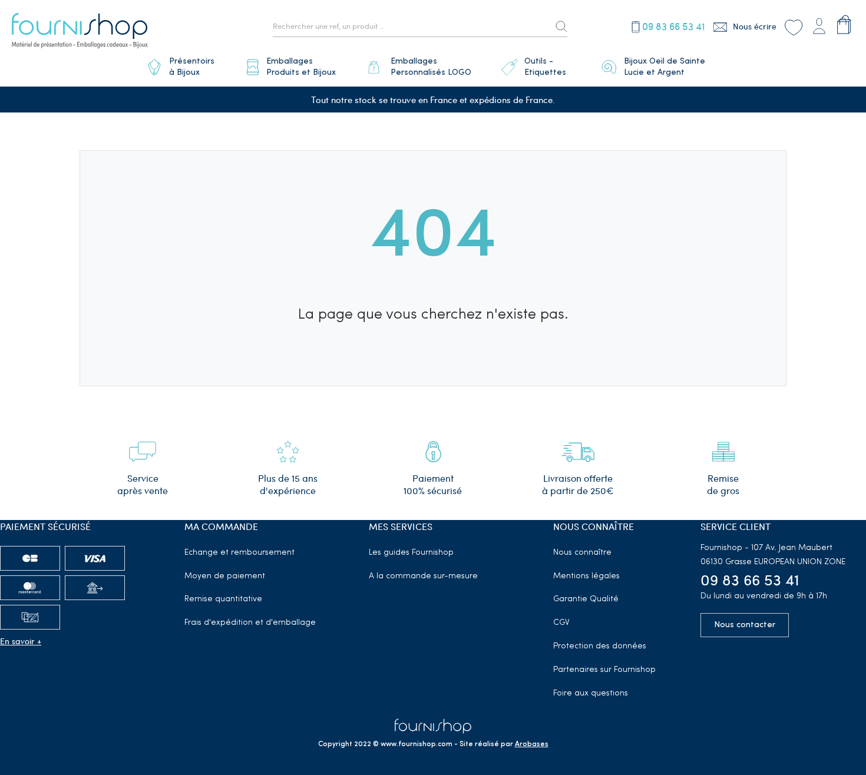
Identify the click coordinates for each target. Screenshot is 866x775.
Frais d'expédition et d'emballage (250, 622)
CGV (561, 622)
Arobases (531, 744)
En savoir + (20, 641)
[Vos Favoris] (793, 26)
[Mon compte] (819, 24)
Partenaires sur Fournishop (604, 669)
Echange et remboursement (239, 552)
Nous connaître (582, 552)
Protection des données (599, 646)
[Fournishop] (79, 32)
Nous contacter (744, 625)
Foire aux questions (590, 693)
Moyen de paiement (224, 576)
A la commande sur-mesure (423, 576)
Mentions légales (586, 576)
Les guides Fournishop (411, 552)
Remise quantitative (223, 599)
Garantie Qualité (586, 599)
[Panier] (844, 24)
